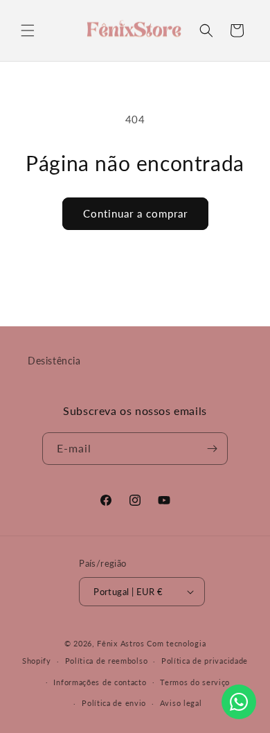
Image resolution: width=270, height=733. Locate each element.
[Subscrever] (212, 448)
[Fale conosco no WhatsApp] (239, 702)
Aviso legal (181, 702)
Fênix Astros (120, 643)
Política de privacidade (204, 660)
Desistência (54, 360)
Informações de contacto (99, 682)
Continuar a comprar (135, 213)
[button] (27, 30)
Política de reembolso (106, 660)
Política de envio (114, 702)
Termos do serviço (195, 682)
